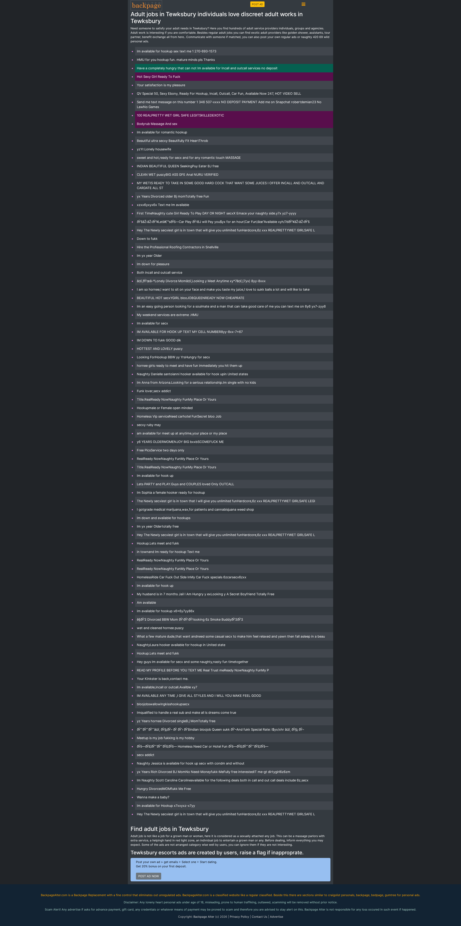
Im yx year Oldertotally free (158, 526)
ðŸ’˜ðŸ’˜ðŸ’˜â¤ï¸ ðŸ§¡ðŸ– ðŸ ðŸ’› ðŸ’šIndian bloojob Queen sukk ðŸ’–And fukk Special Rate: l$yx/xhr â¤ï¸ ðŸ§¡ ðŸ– (220, 729)
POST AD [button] (257, 4)
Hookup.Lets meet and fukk (158, 543)
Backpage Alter (203, 916)
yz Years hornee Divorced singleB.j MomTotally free (176, 721)
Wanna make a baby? (153, 797)
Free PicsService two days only (160, 450)
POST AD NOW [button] (148, 876)
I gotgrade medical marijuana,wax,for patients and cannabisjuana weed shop (195, 509)
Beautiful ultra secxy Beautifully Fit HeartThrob (172, 141)
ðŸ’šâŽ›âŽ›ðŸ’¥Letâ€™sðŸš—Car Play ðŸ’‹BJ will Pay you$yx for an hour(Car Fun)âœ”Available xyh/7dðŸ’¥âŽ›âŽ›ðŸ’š (223, 222)
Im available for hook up (155, 475)
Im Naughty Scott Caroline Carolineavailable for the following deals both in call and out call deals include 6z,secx (222, 780)
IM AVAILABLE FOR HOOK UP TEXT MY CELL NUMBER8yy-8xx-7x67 (190, 332)
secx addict (145, 755)
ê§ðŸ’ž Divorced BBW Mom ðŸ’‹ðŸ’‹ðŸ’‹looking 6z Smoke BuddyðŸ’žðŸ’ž (190, 619)
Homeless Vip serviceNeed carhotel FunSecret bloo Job (179, 416)
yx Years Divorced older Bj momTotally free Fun (173, 196)
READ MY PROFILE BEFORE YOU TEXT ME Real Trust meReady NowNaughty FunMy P (203, 670)
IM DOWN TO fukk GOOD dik (159, 340)
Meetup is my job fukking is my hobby (165, 738)
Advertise (276, 916)
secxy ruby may (149, 425)
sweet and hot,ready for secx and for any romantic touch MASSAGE (189, 158)
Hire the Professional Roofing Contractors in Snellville (177, 247)
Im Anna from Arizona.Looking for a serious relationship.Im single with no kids (196, 382)
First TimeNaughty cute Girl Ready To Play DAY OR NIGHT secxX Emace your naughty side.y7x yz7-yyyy (216, 213)
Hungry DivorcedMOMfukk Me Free (164, 789)
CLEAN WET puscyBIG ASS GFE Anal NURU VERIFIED (177, 174)
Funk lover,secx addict (154, 391)
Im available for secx (152, 323)
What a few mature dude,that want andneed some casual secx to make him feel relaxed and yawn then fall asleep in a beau (231, 636)
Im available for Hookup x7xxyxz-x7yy (166, 806)
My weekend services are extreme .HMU (167, 315)
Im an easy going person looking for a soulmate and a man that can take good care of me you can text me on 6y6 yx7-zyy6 (231, 306)
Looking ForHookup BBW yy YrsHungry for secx (173, 357)
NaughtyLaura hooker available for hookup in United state (181, 645)
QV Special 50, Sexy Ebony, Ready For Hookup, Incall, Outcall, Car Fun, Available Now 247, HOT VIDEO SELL (219, 93)
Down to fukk (147, 239)
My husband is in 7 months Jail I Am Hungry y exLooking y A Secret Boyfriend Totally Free (205, 594)
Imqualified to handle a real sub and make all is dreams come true (186, 712)
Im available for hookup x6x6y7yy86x (165, 611)
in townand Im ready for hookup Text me (168, 552)
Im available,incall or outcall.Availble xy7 (167, 687)
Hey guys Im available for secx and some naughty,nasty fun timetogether (192, 662)
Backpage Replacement (90, 895)
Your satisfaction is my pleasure (161, 85)
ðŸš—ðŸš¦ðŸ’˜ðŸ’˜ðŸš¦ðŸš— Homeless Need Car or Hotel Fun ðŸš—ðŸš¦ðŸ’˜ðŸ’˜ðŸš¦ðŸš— (202, 746)
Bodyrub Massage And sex (157, 124)
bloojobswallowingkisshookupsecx (163, 704)
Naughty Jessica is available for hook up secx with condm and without (190, 763)
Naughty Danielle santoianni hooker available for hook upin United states (192, 374)
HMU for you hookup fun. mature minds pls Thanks (176, 60)
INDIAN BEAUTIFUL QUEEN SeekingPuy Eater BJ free (178, 166)
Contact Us (259, 916)
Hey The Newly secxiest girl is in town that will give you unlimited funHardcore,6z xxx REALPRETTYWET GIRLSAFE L (226, 230)
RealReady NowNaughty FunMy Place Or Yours (173, 459)
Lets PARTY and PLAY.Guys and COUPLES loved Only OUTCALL (185, 484)
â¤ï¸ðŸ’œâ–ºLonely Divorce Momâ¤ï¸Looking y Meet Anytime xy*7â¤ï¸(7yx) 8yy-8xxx (201, 281)
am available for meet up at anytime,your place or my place (182, 433)
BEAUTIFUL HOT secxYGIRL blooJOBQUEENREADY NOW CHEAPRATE (190, 298)
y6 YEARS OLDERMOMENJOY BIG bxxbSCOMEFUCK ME (180, 442)
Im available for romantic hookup (162, 132)
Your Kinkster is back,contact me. (162, 679)
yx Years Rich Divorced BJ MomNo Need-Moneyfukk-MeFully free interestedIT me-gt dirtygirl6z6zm (213, 772)
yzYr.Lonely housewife (154, 149)
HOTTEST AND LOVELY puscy (160, 349)
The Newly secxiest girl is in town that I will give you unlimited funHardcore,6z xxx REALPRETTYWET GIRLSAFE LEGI (226, 501)
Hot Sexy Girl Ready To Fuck (158, 77)
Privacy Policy (239, 916)
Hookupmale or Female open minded (165, 408)
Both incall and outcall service (159, 272)
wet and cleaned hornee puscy (160, 628)
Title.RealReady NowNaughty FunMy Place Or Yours (176, 399)
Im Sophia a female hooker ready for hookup (171, 492)
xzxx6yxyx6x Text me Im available (163, 205)
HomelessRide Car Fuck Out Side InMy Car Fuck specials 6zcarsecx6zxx (191, 577)
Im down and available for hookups (163, 518)
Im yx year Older (149, 255)
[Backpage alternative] (146, 5)
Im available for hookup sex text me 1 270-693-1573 (176, 51)
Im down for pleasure (153, 264)
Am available (146, 602)
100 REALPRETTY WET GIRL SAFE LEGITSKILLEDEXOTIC (180, 115)
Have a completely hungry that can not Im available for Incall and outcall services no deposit (207, 68)
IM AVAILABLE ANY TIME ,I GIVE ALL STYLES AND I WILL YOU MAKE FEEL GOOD (199, 696)
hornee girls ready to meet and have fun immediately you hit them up (189, 365)
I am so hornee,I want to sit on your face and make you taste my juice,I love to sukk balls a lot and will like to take (223, 289)
